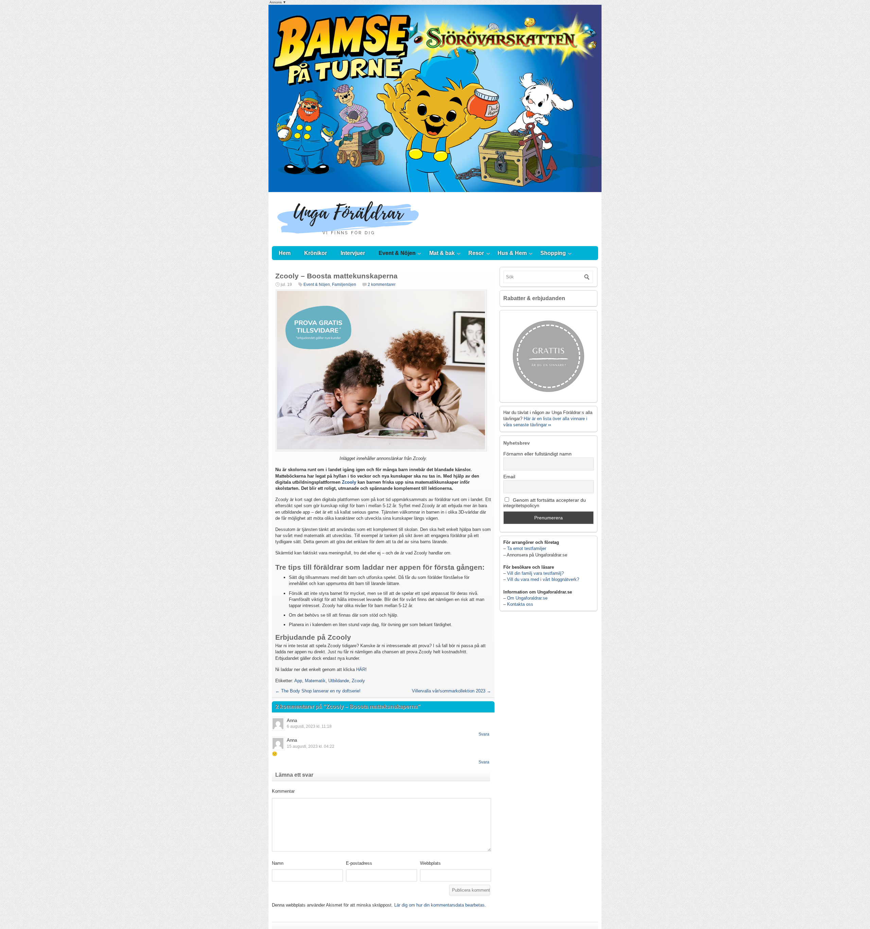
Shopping (553, 253)
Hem (285, 253)
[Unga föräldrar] (348, 239)
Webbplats (430, 863)
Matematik (315, 680)
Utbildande (338, 680)
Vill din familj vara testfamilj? (535, 573)
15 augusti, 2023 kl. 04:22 (310, 746)
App (298, 680)
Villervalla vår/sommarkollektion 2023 (451, 690)
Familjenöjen (344, 284)
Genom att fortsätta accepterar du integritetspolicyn (544, 502)
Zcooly (349, 482)
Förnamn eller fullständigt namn (537, 454)
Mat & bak (442, 253)
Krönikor (315, 253)
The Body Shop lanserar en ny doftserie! (318, 690)
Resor (476, 253)
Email (509, 476)
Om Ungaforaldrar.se (527, 598)
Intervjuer (353, 253)
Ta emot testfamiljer (526, 548)
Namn (277, 863)
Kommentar (283, 791)
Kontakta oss (520, 604)
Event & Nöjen (397, 253)
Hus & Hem (512, 253)
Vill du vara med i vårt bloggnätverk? (543, 579)
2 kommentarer (382, 284)
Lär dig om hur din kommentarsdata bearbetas (439, 905)
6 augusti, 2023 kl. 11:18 (309, 726)
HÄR (360, 669)
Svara (483, 734)
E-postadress (359, 863)
